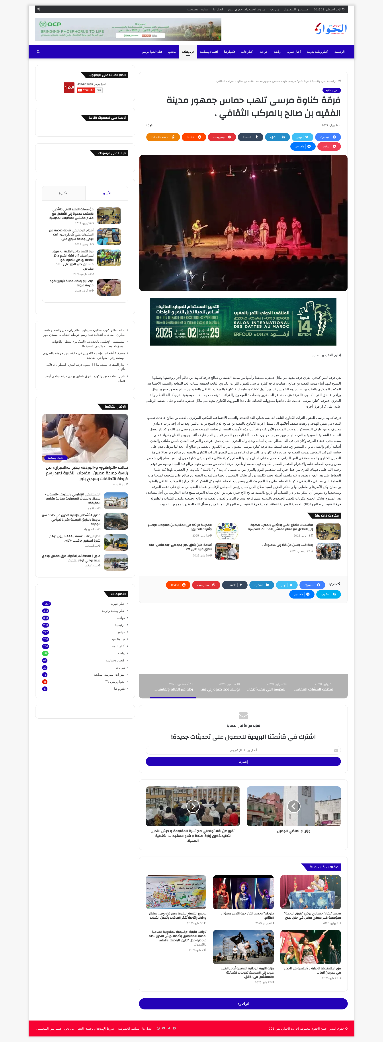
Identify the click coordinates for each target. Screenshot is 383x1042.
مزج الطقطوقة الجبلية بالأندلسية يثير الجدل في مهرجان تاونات (312, 971)
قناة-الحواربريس (152, 51)
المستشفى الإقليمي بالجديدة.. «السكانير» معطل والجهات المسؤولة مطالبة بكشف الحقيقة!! (72, 499)
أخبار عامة (247, 51)
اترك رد (243, 1003)
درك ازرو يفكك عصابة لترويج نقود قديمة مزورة (72, 283)
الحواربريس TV (115, 681)
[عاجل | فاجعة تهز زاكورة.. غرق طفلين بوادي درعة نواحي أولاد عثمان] (116, 562)
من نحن (274, 9)
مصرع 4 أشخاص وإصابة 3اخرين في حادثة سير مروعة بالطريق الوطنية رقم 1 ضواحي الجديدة (71, 519)
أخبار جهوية (294, 51)
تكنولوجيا (229, 51)
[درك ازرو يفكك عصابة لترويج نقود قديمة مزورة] (109, 287)
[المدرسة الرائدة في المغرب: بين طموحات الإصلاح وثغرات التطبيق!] (227, 531)
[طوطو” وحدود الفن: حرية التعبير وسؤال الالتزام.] (243, 892)
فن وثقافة (188, 51)
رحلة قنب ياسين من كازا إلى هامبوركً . (287, 545)
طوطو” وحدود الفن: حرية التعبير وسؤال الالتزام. (247, 916)
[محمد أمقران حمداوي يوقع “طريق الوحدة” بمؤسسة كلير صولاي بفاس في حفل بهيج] (310, 892)
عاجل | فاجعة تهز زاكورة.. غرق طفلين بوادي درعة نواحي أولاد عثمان (71, 558)
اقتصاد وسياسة (209, 51)
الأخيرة (63, 193)
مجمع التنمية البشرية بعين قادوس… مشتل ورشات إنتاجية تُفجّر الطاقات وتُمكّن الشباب (177, 916)
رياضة (277, 51)
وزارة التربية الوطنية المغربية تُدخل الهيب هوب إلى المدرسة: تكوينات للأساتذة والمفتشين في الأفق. (247, 973)
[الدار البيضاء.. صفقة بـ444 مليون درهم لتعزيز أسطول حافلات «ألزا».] (116, 542)
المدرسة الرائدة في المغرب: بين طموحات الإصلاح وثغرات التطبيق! (180, 527)
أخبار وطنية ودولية (317, 51)
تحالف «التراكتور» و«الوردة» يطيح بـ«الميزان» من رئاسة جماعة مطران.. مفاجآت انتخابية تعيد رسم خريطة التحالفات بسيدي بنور (87, 473)
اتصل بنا (218, 9)
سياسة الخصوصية (198, 9)
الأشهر (106, 193)
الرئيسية (339, 51)
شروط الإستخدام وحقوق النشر (246, 9)
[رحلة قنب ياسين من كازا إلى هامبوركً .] (328, 551)
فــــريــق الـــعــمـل (295, 9)
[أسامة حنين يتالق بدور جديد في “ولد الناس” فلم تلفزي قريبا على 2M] (227, 551)
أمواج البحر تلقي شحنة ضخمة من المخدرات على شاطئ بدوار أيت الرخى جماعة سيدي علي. (71, 234)
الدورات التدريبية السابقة (109, 674)
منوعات (120, 667)
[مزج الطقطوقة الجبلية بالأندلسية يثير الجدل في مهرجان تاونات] (310, 947)
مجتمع (172, 51)
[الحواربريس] (330, 28)
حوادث (264, 51)
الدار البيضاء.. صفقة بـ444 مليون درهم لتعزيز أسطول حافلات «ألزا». (74, 538)
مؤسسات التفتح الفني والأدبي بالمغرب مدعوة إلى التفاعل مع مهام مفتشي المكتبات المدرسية (280, 527)
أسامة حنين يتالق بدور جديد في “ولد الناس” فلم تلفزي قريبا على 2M (180, 547)
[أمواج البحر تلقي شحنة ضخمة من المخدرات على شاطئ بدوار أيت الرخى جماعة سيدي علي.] (109, 236)
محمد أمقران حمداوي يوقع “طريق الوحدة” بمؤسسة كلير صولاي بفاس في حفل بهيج (312, 916)
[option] (313, 686)
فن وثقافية (318, 81)
